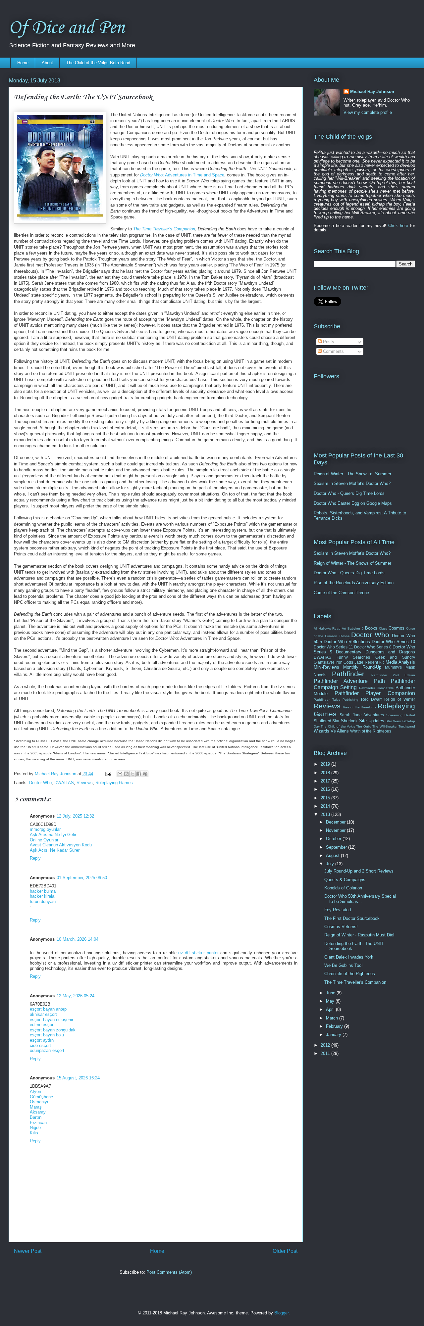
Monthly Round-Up (362, 667)
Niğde (35, 1127)
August (333, 855)
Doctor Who (40, 782)
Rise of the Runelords (360, 707)
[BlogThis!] (126, 774)
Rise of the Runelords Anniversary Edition (354, 582)
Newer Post (27, 1251)
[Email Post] (108, 773)
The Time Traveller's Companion (355, 982)
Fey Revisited (337, 909)
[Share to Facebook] (138, 774)
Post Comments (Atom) (169, 1272)
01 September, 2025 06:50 (82, 877)
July (330, 863)
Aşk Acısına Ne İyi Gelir (53, 834)
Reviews (85, 782)
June (331, 992)
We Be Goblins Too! (343, 965)
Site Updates (371, 720)
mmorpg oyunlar (45, 829)
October (334, 838)
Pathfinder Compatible (376, 688)
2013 (326, 814)
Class (383, 628)
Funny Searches (353, 657)
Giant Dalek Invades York (348, 957)
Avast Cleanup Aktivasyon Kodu (61, 844)
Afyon (35, 1091)
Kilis (34, 1132)
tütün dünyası (43, 901)
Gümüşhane (41, 1096)
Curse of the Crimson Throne (341, 592)
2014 (326, 806)
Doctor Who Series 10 (393, 641)
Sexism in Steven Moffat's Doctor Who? (352, 483)
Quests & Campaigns (344, 879)
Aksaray (38, 1112)
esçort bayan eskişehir (51, 1019)
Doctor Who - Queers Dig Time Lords (349, 493)
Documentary (348, 651)
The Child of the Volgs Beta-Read (98, 62)
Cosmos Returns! (341, 926)
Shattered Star (327, 721)
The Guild (363, 726)
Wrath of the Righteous (370, 731)
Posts (328, 341)
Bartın (35, 1117)
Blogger (281, 1312)
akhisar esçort (43, 1014)
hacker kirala (42, 896)
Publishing (350, 699)
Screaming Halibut (400, 715)
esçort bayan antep (48, 1009)
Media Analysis (400, 662)
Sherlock (349, 720)
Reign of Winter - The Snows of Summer (352, 473)
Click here (398, 225)
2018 (326, 772)
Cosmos (396, 628)
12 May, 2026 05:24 (75, 995)
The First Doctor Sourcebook (352, 918)
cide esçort (40, 1045)
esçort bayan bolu (47, 1034)
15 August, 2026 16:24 (78, 1077)
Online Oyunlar (44, 839)
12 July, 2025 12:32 (75, 816)
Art (344, 628)
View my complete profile (368, 112)
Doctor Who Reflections (347, 641)
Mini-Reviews (326, 667)
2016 (326, 789)
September (337, 847)
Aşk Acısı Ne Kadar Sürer (55, 850)
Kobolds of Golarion (343, 887)
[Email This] (120, 774)
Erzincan (38, 1122)
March (332, 1018)
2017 (326, 781)
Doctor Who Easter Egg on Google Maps (353, 503)
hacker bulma (43, 891)
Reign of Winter (399, 699)
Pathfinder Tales (327, 699)
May (331, 1001)
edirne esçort (42, 1024)
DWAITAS (64, 782)
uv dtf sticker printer (198, 952)
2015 (326, 797)
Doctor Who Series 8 (373, 647)
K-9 (382, 662)
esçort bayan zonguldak (53, 1029)
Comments (333, 351)
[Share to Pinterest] (145, 774)
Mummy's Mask (400, 667)
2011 (326, 1053)
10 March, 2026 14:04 (77, 939)
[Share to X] (132, 774)
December (336, 822)
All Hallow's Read (327, 628)
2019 (326, 764)
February (335, 1026)
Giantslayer (324, 662)
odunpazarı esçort (47, 1050)
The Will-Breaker (384, 726)
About (47, 62)
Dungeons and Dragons (390, 651)
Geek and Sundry (395, 657)
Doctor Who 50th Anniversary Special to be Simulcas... (360, 899)
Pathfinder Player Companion (375, 693)
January (334, 1034)
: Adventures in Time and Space (182, 174)
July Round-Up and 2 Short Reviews (359, 871)
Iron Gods (344, 662)
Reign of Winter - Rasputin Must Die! (359, 934)
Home (22, 62)
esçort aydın (42, 1040)
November (336, 830)
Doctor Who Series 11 (333, 647)
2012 (326, 1045)
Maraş (36, 1107)
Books (371, 628)
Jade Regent (366, 662)
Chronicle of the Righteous (349, 973)
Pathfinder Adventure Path (349, 681)
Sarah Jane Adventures (362, 715)
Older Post (285, 1251)
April (331, 1009)
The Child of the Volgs (338, 726)
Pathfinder (348, 674)
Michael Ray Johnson (372, 91)
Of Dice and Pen (67, 28)
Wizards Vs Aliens (331, 731)
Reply (35, 858)
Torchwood (406, 726)
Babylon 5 (355, 628)
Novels (320, 675)
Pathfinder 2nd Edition (393, 675)
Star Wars (393, 721)
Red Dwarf (371, 699)
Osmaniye (39, 1101)
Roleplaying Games (114, 782)
